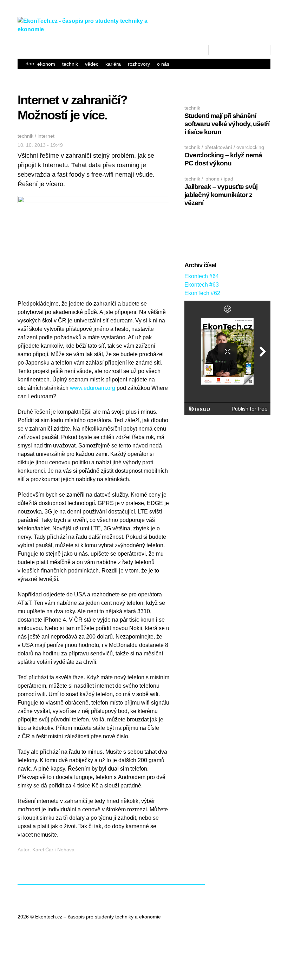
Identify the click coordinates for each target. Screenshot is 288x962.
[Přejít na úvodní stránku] (88, 29)
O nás (163, 64)
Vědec (91, 64)
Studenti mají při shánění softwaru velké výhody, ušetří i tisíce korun (226, 124)
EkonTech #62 (202, 293)
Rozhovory (139, 64)
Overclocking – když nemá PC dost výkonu (223, 159)
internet (46, 136)
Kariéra (113, 64)
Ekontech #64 (201, 276)
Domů (30, 63)
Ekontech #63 (201, 285)
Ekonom (46, 64)
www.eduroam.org (92, 388)
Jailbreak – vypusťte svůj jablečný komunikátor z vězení (220, 195)
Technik (70, 64)
